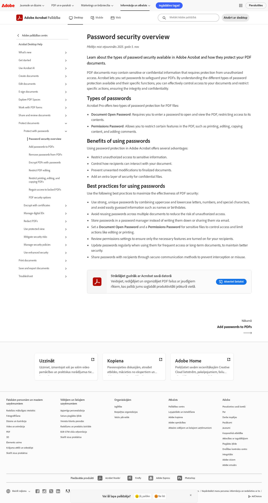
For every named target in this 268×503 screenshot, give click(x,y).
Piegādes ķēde (229, 443)
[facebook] (37, 491)
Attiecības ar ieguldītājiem (235, 438)
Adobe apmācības (177, 422)
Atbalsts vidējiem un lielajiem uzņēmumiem (190, 428)
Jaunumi (226, 428)
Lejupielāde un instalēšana (182, 412)
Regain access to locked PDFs (45, 189)
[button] (241, 5)
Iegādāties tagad (169, 5)
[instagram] (44, 491)
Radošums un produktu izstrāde (75, 426)
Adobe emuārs (229, 465)
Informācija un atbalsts (133, 5)
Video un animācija (15, 426)
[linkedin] (58, 491)
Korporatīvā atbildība (232, 433)
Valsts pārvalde (121, 417)
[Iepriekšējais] (127, 330)
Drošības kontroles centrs (234, 449)
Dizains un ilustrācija (16, 421)
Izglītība (118, 406)
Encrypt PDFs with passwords (45, 162)
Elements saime (14, 442)
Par (224, 412)
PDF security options (40, 197)
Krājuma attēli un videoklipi (19, 447)
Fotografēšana (13, 416)
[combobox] (188, 18)
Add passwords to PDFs (41, 146)
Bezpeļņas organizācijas (126, 412)
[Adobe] (8, 5)
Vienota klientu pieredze (72, 421)
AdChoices (257, 496)
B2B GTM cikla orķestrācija (73, 431)
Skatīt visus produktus (16, 453)
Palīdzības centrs (177, 406)
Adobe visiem (228, 459)
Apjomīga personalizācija (72, 410)
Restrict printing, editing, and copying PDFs (44, 180)
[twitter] (51, 491)
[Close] (191, 495)
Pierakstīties (256, 5)
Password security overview (45, 139)
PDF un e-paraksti (61, 5)
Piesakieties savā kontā (233, 406)
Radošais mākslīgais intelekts (20, 410)
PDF (8, 431)
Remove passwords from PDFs (45, 154)
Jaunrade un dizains (30, 5)
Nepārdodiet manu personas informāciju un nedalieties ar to (231, 491)
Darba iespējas (229, 417)
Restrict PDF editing (39, 170)
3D (7, 437)
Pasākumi (227, 422)
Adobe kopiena (176, 417)
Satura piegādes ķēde (71, 416)
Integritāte (227, 454)
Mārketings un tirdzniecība (95, 5)
